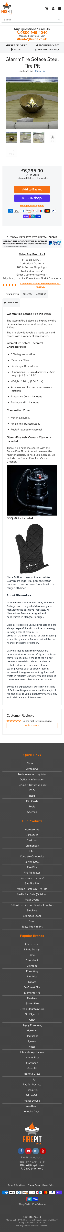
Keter (32, 1047)
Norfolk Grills (32, 1074)
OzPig (32, 1079)
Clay (32, 851)
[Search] (59, 19)
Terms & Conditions (16, 1185)
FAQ (32, 790)
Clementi (32, 966)
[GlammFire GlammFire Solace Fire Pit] (32, 103)
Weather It (32, 1106)
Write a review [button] (32, 725)
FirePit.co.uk (35, 1217)
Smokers (32, 910)
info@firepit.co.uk (34, 39)
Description (12, 294)
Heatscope (32, 1036)
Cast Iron (32, 840)
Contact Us (32, 769)
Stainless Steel (32, 916)
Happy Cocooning (32, 1025)
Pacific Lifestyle (32, 1084)
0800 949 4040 (34, 32)
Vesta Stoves (32, 1101)
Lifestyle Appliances (32, 1052)
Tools (32, 806)
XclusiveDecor (32, 1111)
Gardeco (32, 998)
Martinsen (32, 1063)
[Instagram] (35, 1151)
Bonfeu (32, 955)
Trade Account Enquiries (32, 774)
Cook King (32, 971)
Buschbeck (32, 960)
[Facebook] (21, 1151)
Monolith (32, 1068)
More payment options (32, 205)
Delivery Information (32, 779)
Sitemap (32, 812)
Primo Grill (32, 1095)
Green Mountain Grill (32, 1009)
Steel (32, 921)
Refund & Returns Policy (32, 785)
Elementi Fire (32, 993)
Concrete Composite (32, 856)
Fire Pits (32, 867)
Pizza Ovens (32, 900)
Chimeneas (32, 846)
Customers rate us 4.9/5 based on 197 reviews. (40, 285)
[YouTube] (43, 1151)
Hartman (32, 1030)
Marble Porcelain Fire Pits (32, 889)
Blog (32, 796)
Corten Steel (32, 862)
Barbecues (32, 835)
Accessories (32, 829)
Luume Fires (32, 1057)
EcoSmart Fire (32, 987)
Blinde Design (32, 949)
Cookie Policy (48, 1185)
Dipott (32, 982)
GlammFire (39, 71)
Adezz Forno (32, 944)
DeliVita (32, 976)
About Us (41, 294)
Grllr (32, 1020)
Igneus (32, 1041)
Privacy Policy (34, 1185)
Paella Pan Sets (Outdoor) (32, 894)
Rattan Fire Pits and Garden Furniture (32, 905)
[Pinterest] (28, 1151)
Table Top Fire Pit (32, 926)
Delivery (27, 294)
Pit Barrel (32, 1090)
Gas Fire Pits (32, 883)
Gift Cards (32, 801)
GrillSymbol (32, 1014)
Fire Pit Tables (32, 873)
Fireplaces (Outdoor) (32, 878)
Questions (12, 302)
